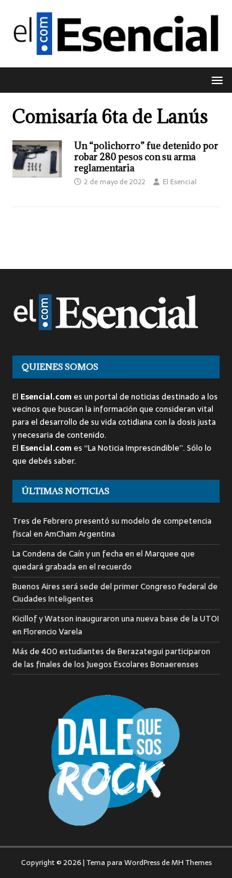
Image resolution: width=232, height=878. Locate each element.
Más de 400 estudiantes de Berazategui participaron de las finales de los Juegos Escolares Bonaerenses (111, 658)
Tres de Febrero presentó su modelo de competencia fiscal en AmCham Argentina (112, 527)
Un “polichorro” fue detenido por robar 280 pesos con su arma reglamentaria (146, 157)
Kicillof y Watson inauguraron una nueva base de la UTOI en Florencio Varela (115, 625)
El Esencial (180, 181)
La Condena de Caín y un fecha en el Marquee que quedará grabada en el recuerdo (103, 560)
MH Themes (191, 862)
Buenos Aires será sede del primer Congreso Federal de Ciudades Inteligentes (115, 593)
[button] (215, 79)
